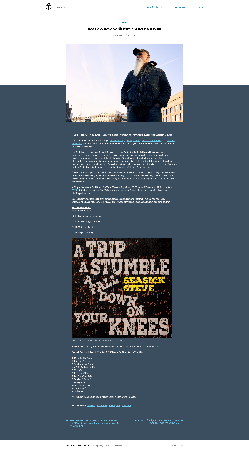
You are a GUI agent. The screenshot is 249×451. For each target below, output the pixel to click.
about (168, 7)
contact (182, 7)
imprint (190, 7)
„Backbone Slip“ (117, 140)
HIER (74, 190)
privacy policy (201, 7)
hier (158, 346)
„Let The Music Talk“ (151, 140)
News (124, 23)
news (175, 7)
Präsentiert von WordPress (116, 445)
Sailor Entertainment (155, 7)
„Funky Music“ (133, 140)
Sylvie (120, 35)
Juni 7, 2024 (132, 35)
